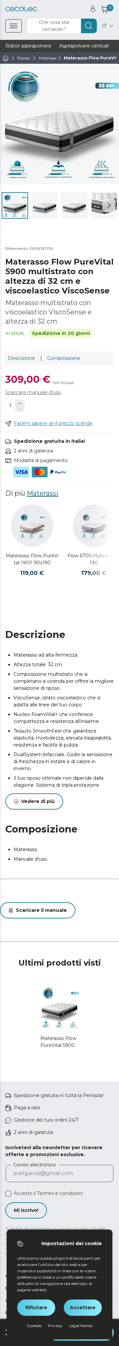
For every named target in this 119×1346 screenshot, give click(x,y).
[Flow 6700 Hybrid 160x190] (94, 526)
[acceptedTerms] (8, 1194)
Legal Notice (80, 1325)
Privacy (55, 1325)
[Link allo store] (21, 9)
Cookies (34, 1325)
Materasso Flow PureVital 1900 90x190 (32, 559)
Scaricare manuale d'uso (33, 392)
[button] (109, 205)
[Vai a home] (6, 58)
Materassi (42, 493)
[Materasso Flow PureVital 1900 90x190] (32, 526)
